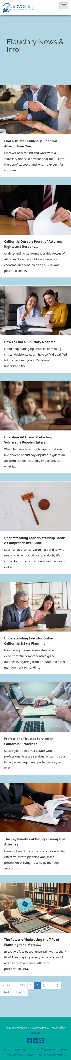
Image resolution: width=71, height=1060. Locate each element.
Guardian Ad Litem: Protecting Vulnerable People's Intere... (28, 440)
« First (7, 985)
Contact (29, 1055)
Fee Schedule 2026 (51, 1055)
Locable (35, 1032)
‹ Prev (21, 985)
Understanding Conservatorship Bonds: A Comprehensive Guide (35, 540)
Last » (20, 992)
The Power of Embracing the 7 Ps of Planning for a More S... (31, 942)
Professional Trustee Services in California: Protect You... (28, 741)
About (7, 1049)
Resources (13, 1055)
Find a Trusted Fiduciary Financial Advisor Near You (30, 143)
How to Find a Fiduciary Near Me (29, 342)
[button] (63, 5)
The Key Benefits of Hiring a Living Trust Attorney (35, 841)
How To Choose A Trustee (48, 1049)
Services (20, 1049)
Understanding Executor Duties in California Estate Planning (31, 641)
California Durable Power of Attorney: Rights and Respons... (34, 244)
